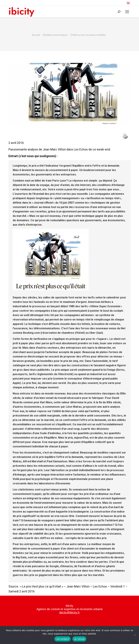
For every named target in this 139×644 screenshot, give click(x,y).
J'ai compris (62, 639)
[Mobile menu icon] (127, 11)
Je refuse (79, 639)
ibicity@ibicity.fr (69, 612)
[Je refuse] (134, 635)
